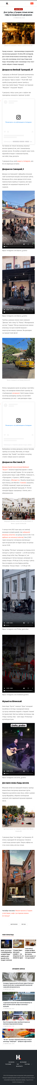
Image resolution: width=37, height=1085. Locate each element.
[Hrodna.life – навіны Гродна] (7, 3)
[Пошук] (26, 3)
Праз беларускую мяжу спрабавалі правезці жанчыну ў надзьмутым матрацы (16, 1023)
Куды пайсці (18, 9)
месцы (24, 924)
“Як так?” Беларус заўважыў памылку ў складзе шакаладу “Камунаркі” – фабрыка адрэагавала (17, 1040)
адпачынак (14, 924)
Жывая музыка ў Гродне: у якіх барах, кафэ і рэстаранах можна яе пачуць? (17, 913)
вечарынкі (16, 393)
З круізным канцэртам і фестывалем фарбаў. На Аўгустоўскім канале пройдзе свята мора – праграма (17, 1004)
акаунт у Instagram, (24, 161)
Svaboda (23, 483)
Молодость (15, 480)
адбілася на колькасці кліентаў (13, 537)
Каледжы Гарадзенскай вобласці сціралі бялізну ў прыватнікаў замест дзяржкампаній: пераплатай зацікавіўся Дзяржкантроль (18, 985)
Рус (32, 3)
